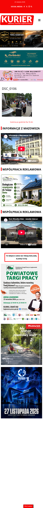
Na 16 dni (29, 122)
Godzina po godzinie (17, 122)
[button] (39, 20)
